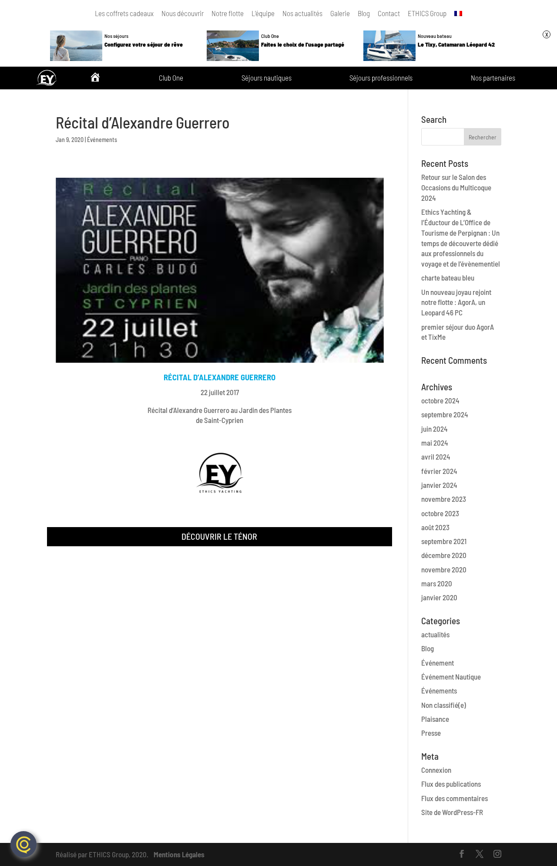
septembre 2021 (443, 541)
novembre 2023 (443, 498)
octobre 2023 (440, 513)
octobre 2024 (440, 400)
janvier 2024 (439, 484)
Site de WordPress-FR (452, 812)
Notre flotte (227, 13)
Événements (102, 139)
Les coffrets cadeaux (124, 13)
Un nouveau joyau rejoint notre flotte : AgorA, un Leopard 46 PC (456, 302)
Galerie (340, 13)
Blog (364, 13)
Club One (171, 78)
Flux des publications (451, 783)
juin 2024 (434, 428)
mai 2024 (434, 442)
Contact (389, 13)
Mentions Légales (179, 854)
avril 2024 (435, 456)
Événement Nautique (451, 676)
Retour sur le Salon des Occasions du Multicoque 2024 (456, 187)
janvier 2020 (439, 597)
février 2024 (439, 471)
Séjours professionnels (381, 78)
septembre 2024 (444, 414)
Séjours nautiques (267, 78)
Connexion (436, 769)
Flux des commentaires (454, 798)
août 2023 (435, 527)
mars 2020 (436, 583)
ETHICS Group (427, 13)
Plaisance (435, 718)
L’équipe (263, 13)
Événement (437, 662)
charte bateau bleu (447, 277)
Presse (431, 732)
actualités (435, 634)
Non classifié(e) (443, 704)
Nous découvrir (182, 13)
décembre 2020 (443, 555)
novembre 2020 (443, 569)
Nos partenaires (493, 78)
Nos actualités (302, 13)
